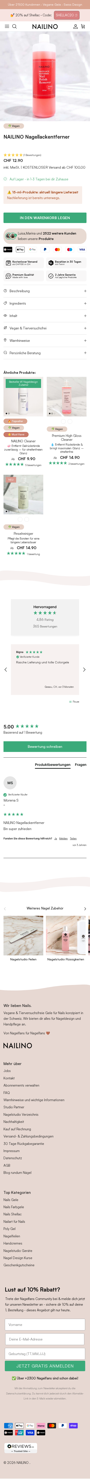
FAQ (6, 1093)
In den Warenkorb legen (45, 218)
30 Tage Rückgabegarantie (23, 1144)
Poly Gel (9, 1229)
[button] (45, 155)
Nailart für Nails (14, 1222)
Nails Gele (10, 1200)
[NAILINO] (45, 26)
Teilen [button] (73, 838)
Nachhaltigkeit (13, 1122)
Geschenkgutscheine (19, 1265)
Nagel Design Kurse (17, 1258)
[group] (45, 726)
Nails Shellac (12, 1214)
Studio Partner (13, 1107)
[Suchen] (16, 26)
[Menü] (7, 26)
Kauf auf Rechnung (17, 1129)
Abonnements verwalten (21, 1085)
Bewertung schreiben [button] (45, 746)
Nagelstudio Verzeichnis (20, 1114)
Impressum (11, 1151)
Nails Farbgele (13, 1207)
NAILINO (23, 1463)
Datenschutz (12, 1158)
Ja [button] (55, 838)
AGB (6, 1165)
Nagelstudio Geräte (17, 1251)
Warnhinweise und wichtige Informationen (33, 1100)
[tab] (53, 765)
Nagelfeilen (11, 1236)
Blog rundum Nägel (17, 1173)
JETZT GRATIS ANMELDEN (45, 1366)
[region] (45, 669)
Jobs (7, 1071)
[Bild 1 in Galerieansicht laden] (45, 76)
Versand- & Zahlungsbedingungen (28, 1136)
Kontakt (9, 1078)
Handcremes (12, 1243)
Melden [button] (63, 838)
